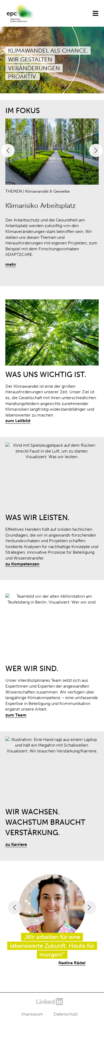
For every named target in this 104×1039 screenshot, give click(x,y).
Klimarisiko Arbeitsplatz (40, 205)
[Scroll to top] (92, 1027)
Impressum (32, 1014)
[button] (8, 150)
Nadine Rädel (72, 962)
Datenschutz (66, 1014)
